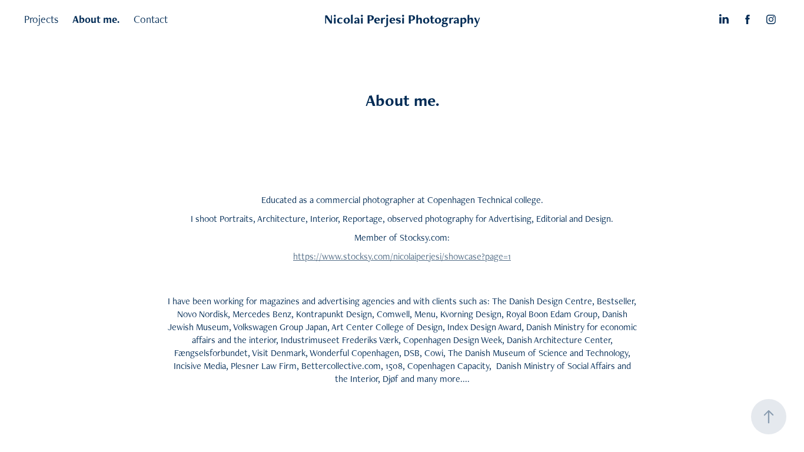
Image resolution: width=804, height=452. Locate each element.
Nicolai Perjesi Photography (402, 19)
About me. (95, 19)
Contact (151, 19)
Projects (41, 19)
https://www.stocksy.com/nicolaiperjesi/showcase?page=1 (402, 256)
